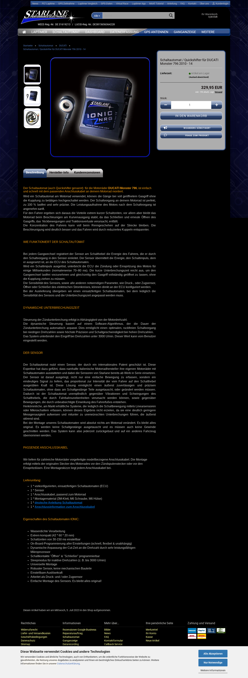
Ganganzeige (185, 32)
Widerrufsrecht (29, 629)
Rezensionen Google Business (79, 629)
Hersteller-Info (59, 172)
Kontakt (192, 3)
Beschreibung (35, 172)
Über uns (204, 3)
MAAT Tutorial (156, 3)
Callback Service (113, 644)
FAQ (182, 3)
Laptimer (39, 32)
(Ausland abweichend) (199, 77)
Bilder (107, 629)
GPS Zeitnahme (66, 3)
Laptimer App (139, 3)
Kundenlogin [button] (221, 3)
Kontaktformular (113, 640)
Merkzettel (152, 629)
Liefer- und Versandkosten (35, 633)
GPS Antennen (156, 32)
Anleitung (172, 3)
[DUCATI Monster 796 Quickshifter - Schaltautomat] (100, 107)
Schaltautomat (66, 32)
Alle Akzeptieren (213, 653)
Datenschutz (28, 640)
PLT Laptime (48, 3)
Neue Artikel (152, 640)
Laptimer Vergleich (87, 3)
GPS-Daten (106, 3)
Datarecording (71, 644)
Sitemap (25, 644)
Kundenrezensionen (87, 172)
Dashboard (95, 32)
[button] (165, 105)
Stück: (163, 98)
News (35, 3)
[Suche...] (171, 15)
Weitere (208, 32)
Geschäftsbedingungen (34, 636)
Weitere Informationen (212, 670)
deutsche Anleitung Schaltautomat (58, 502)
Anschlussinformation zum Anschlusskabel (65, 506)
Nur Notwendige (213, 662)
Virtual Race (122, 3)
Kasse (149, 636)
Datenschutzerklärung (68, 663)
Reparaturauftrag (73, 633)
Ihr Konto (151, 633)
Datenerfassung (124, 32)
